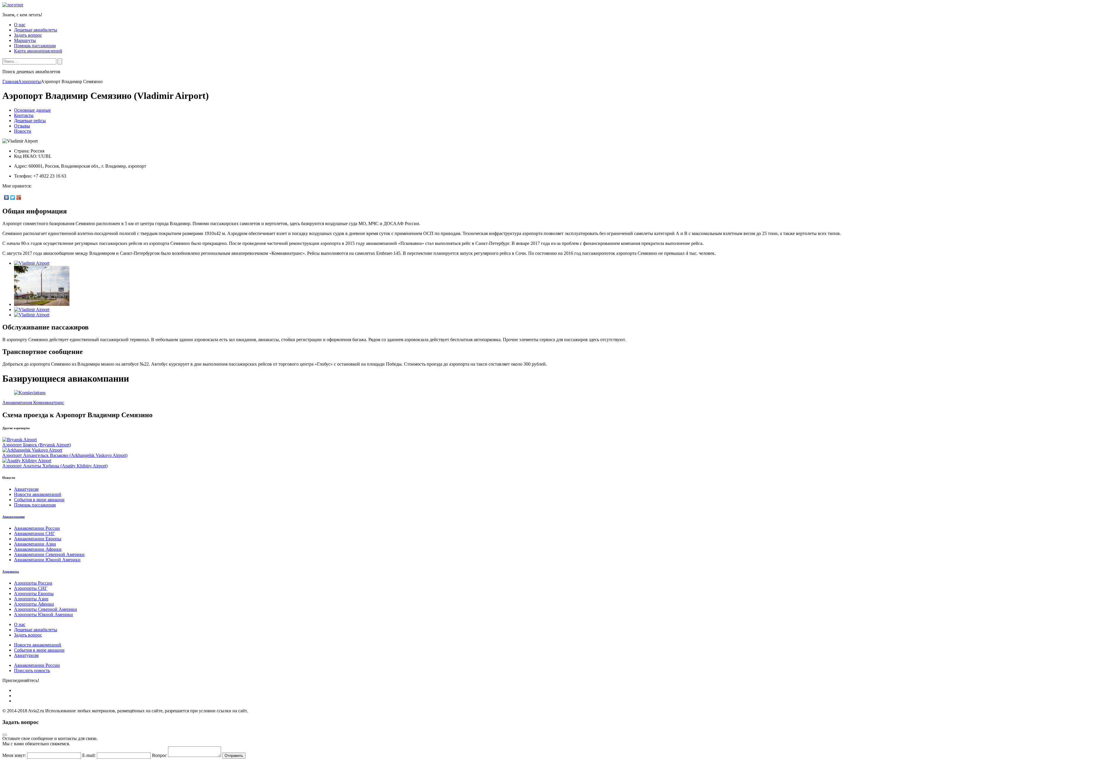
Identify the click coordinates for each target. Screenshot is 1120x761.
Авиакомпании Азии (35, 543)
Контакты (24, 115)
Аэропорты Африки (34, 604)
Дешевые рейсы (30, 120)
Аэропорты (29, 81)
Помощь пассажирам (35, 45)
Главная (10, 81)
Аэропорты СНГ (30, 588)
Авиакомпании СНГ (34, 533)
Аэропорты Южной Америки (43, 614)
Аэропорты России (33, 583)
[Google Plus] (19, 197)
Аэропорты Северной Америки (45, 609)
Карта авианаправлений (38, 50)
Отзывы (22, 125)
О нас (19, 24)
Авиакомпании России (37, 528)
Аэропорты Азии (31, 598)
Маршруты (25, 40)
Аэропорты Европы (34, 593)
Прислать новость (32, 670)
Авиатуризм (26, 489)
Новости (22, 131)
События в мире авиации (39, 499)
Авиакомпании (13, 516)
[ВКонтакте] (7, 197)
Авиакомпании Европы (37, 538)
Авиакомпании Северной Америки (49, 554)
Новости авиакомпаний (37, 494)
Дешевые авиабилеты (35, 29)
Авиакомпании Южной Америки (47, 559)
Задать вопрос (28, 35)
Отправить (234, 755)
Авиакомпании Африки (38, 549)
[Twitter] (13, 197)
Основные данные (32, 110)
